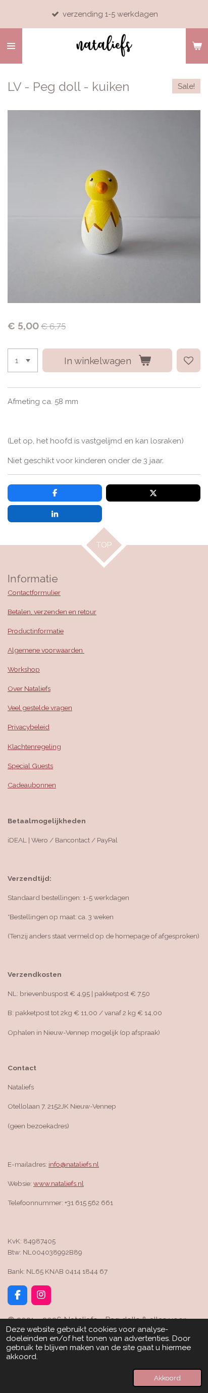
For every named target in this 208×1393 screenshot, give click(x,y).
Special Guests (30, 766)
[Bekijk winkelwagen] (197, 46)
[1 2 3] (23, 360)
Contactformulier (34, 592)
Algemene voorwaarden (46, 650)
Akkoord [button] (167, 1378)
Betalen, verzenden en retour (52, 612)
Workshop (24, 669)
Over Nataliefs (29, 688)
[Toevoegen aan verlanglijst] (188, 360)
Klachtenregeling (34, 746)
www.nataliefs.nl (58, 1183)
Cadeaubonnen (32, 785)
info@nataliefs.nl (73, 1164)
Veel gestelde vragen (40, 708)
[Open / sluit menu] (11, 46)
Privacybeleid (28, 727)
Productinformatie (36, 631)
